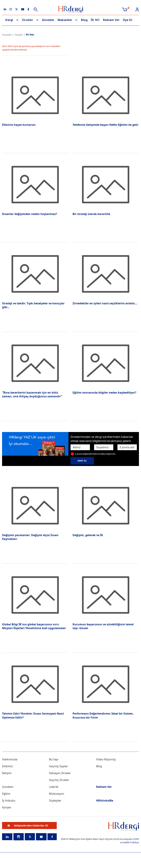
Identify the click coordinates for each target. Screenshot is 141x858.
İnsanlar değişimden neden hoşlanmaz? (29, 214)
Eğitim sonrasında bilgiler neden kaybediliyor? (104, 392)
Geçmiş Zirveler (59, 780)
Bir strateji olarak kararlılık (91, 214)
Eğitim (6, 794)
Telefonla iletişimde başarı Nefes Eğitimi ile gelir (105, 125)
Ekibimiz (7, 766)
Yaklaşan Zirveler (60, 773)
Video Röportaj (106, 759)
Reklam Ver (111, 20)
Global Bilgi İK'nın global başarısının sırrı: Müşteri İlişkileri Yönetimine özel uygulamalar (34, 626)
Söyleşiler (55, 800)
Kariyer (6, 807)
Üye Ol (127, 20)
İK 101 (95, 20)
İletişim (7, 773)
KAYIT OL (82, 460)
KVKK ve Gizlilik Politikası (129, 840)
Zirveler (27, 20)
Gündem (48, 20)
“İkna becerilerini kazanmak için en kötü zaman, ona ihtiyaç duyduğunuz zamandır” (32, 394)
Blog (84, 20)
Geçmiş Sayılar (58, 766)
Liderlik (53, 787)
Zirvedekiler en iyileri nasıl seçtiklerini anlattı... (105, 303)
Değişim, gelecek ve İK (88, 535)
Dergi (9, 20)
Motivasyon (56, 794)
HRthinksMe (104, 800)
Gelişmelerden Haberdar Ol (31, 825)
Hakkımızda (9, 759)
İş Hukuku (8, 800)
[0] (124, 9)
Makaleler (65, 20)
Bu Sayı (53, 759)
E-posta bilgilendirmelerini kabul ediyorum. (95, 453)
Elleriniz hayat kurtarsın (19, 125)
